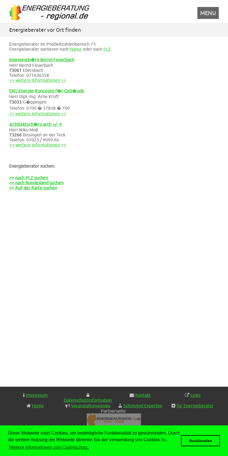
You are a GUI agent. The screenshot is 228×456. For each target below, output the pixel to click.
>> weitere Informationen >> (37, 80)
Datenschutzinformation (88, 400)
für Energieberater (195, 405)
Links (195, 395)
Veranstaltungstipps (90, 405)
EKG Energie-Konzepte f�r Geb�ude (46, 90)
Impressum (37, 395)
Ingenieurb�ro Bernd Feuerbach (41, 59)
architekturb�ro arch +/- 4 (35, 124)
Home (38, 405)
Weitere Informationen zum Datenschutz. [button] (49, 447)
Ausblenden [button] (200, 440)
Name (76, 49)
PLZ (107, 49)
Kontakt (143, 395)
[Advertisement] (37, 292)
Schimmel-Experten (142, 405)
